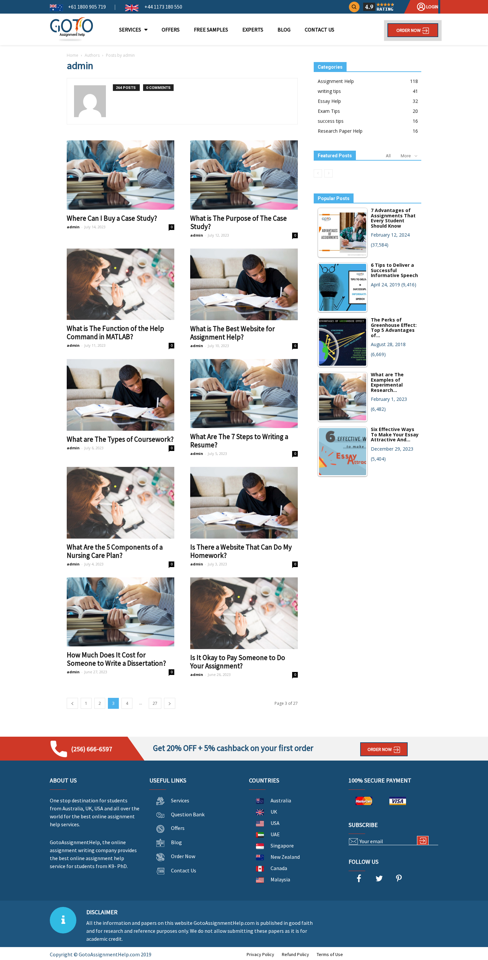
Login (431, 7)
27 (155, 703)
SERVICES (130, 29)
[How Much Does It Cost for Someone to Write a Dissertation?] (120, 611)
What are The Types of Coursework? (120, 439)
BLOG (284, 29)
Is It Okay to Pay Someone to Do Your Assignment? (237, 661)
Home (72, 55)
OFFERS (171, 29)
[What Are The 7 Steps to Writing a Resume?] (244, 393)
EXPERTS (252, 29)
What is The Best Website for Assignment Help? (232, 332)
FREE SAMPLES (211, 29)
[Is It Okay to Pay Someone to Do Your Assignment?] (244, 613)
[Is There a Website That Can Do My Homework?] (244, 503)
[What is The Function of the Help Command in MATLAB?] (120, 284)
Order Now (409, 30)
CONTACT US (319, 29)
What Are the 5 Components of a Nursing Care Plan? (115, 551)
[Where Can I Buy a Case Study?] (120, 174)
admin (73, 226)
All (388, 155)
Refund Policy (295, 954)
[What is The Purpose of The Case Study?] (244, 174)
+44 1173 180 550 (162, 6)
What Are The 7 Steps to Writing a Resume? (239, 440)
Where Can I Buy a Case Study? (112, 218)
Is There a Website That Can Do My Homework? (241, 551)
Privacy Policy (260, 954)
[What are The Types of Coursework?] (120, 395)
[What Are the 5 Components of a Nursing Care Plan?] (120, 503)
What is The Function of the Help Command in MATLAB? (115, 332)
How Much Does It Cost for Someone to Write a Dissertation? (116, 659)
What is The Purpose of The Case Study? (238, 222)
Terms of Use (330, 954)
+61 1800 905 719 (87, 6)
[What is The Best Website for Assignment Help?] (244, 284)
